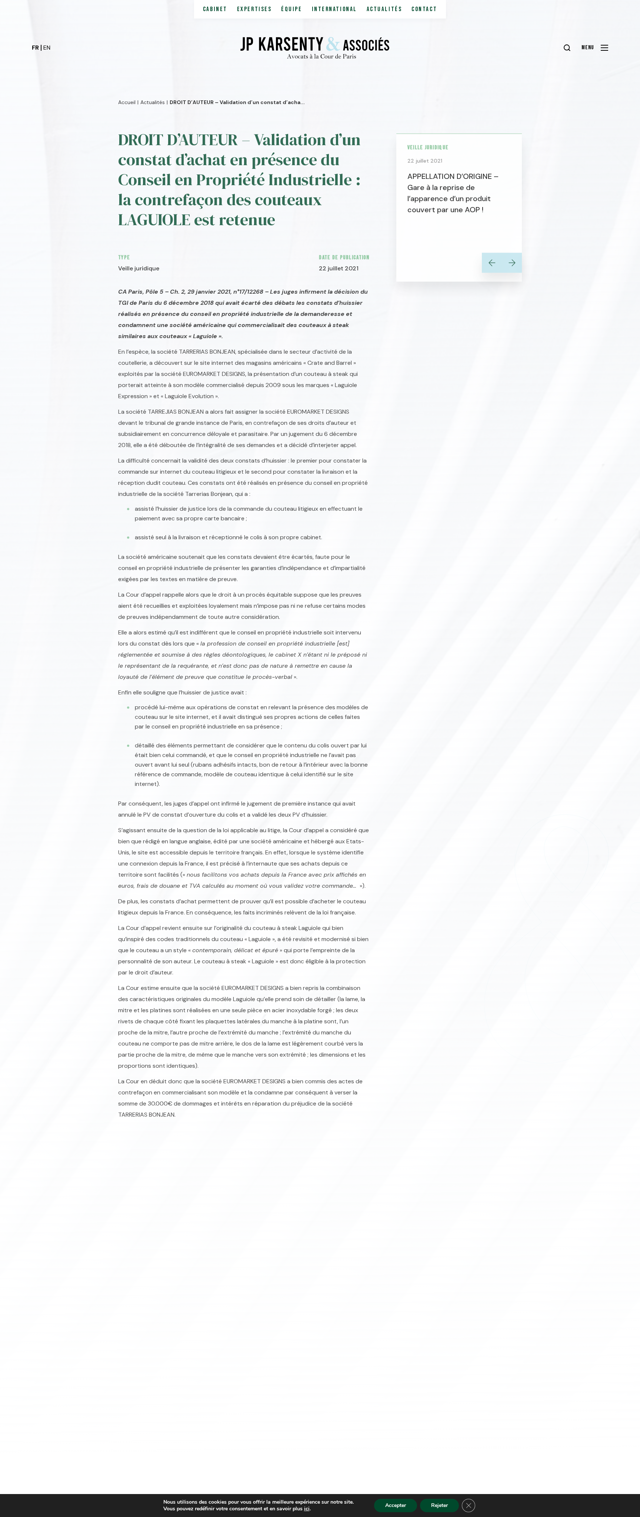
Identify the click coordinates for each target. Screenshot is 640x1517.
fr (35, 47)
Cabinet (215, 9)
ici (307, 1509)
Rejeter (439, 1505)
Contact (424, 9)
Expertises (254, 9)
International (334, 9)
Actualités (384, 9)
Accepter (395, 1505)
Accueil (127, 100)
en (46, 47)
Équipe (291, 9)
